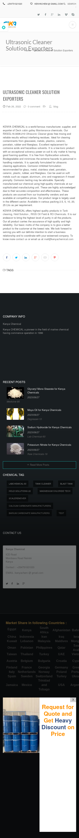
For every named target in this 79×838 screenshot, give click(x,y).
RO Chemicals (57, 214)
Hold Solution (21, 214)
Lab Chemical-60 (36, 436)
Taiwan (12, 654)
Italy (12, 671)
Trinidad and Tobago (44, 685)
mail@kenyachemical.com (58, 239)
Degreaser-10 (34, 419)
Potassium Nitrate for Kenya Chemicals (49, 444)
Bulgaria (44, 661)
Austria (12, 661)
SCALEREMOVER (17, 498)
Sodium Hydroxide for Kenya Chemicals (49, 427)
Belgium (27, 661)
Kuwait (12, 641)
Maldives (61, 641)
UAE (61, 654)
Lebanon (26, 641)
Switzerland (44, 676)
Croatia (61, 661)
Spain (12, 676)
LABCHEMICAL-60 (17, 483)
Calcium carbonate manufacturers (30, 505)
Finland (11, 667)
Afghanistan (61, 630)
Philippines (44, 647)
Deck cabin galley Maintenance (33, 130)
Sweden (27, 676)
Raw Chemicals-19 (37, 454)
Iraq (61, 636)
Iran (44, 636)
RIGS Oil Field (39, 214)
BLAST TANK (66, 483)
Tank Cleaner (43, 483)
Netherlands (27, 671)
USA (61, 685)
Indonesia (27, 636)
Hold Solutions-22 (20, 490)
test (61, 513)
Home (28, 50)
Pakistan (27, 647)
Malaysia (44, 641)
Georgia (44, 667)
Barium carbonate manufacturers (29, 513)
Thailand (27, 654)
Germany (61, 667)
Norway (44, 671)
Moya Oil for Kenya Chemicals (44, 410)
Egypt (11, 629)
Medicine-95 (13, 401)
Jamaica (12, 685)
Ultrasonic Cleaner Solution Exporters (53, 50)
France (27, 667)
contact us (21, 239)
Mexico (27, 685)
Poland (61, 671)
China (11, 636)
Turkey (44, 654)
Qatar (61, 647)
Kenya (26, 630)
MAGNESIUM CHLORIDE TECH (55, 490)
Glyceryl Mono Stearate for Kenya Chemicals (46, 390)
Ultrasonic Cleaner (36, 134)
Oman (11, 647)
